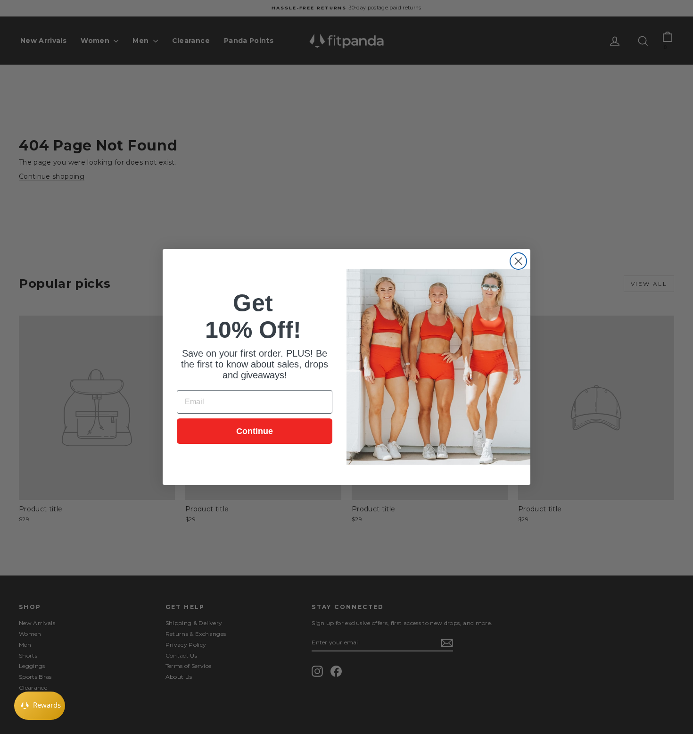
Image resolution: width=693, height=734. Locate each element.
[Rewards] (39, 706)
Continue (254, 431)
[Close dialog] (518, 261)
